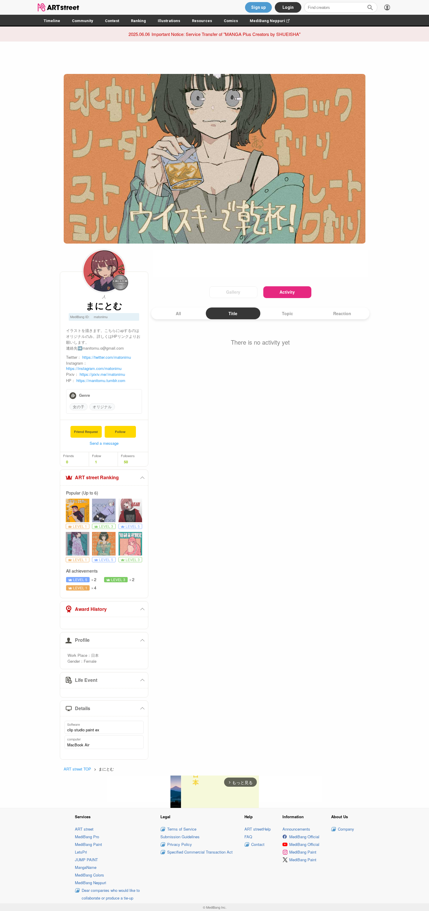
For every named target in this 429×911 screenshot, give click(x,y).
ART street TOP (77, 769)
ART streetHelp (257, 829)
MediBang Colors (89, 875)
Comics (231, 21)
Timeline (52, 21)
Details (82, 708)
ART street (84, 829)
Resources (202, 21)
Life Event (86, 680)
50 (126, 461)
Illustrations (169, 21)
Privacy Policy (179, 844)
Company (346, 829)
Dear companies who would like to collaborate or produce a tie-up (111, 894)
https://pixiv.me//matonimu (102, 374)
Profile (82, 639)
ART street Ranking (97, 477)
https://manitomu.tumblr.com (100, 380)
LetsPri (81, 852)
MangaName (85, 867)
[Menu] (387, 7)
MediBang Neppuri (272, 21)
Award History (91, 609)
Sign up (258, 7)
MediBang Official (304, 836)
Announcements (296, 829)
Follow (120, 431)
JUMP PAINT (86, 859)
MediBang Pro (87, 836)
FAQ (248, 836)
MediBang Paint (88, 844)
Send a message (104, 443)
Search (370, 7)
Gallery (233, 292)
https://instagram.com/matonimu (93, 368)
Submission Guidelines (180, 836)
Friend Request (86, 431)
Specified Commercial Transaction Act (200, 852)
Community (82, 21)
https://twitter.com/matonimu (106, 357)
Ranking (138, 21)
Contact (257, 844)
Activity (287, 292)
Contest (112, 21)
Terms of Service (181, 829)
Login (288, 7)
